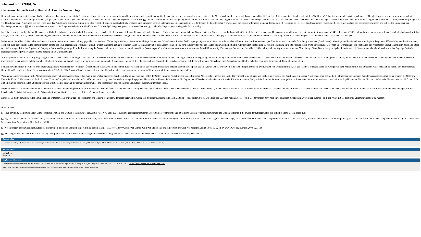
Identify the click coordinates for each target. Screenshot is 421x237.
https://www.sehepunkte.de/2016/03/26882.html (147, 164)
